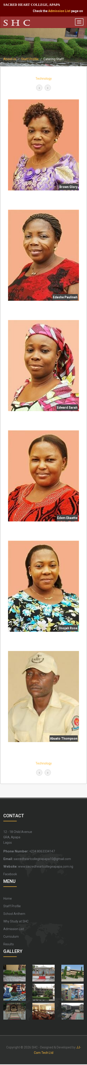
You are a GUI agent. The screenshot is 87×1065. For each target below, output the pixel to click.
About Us (9, 59)
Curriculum (11, 936)
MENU (9, 881)
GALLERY (12, 951)
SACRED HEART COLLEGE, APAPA (31, 4)
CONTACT (13, 815)
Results (8, 944)
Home (7, 898)
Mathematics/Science (43, 78)
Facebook (10, 874)
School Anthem (14, 914)
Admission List (53, 11)
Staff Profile (30, 59)
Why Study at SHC (16, 921)
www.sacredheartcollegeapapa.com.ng (38, 866)
